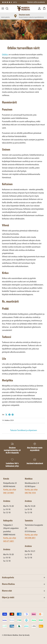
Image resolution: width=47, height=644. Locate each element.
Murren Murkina (12, 635)
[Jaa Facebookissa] (9, 415)
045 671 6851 (8, 541)
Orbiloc (5, 55)
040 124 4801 (8, 493)
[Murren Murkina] (23, 8)
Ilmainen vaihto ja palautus (36, 2)
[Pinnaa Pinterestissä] (13, 415)
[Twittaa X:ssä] (6, 415)
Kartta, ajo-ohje (9, 490)
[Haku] (8, 8)
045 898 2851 (30, 538)
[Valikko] (3, 8)
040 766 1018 (30, 493)
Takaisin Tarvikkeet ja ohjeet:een (23, 430)
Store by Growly (24, 635)
